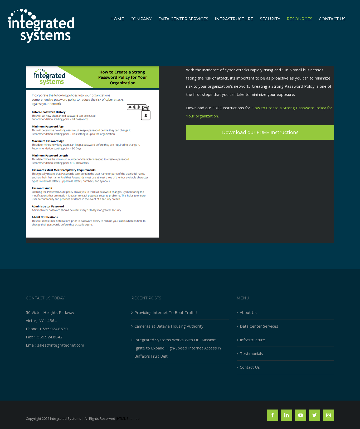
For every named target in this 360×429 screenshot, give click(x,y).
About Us (248, 312)
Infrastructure (252, 339)
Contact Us (250, 367)
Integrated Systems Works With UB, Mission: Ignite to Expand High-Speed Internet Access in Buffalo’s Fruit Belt (177, 348)
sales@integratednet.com (60, 345)
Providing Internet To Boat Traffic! (165, 312)
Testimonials (251, 353)
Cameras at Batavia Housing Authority (168, 326)
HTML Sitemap (128, 418)
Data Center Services (259, 326)
